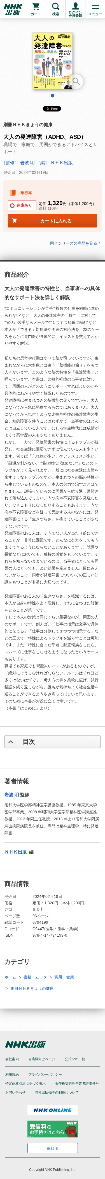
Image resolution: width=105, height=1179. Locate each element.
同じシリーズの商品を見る (73, 243)
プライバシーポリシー (45, 1074)
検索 (55, 14)
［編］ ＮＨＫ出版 (54, 162)
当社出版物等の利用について (57, 1092)
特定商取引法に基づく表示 (25, 1083)
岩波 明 (11, 794)
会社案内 (12, 1059)
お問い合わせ (15, 1092)
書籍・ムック (35, 977)
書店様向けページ (41, 1059)
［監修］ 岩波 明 (18, 162)
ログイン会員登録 (75, 14)
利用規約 (12, 1074)
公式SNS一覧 (75, 1059)
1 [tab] (52, 95)
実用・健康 (64, 977)
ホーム (10, 977)
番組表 (53, 1148)
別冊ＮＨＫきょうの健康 (32, 988)
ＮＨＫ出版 (16, 852)
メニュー (95, 14)
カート (36, 14)
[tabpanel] (52, 62)
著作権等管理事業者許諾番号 (77, 1083)
